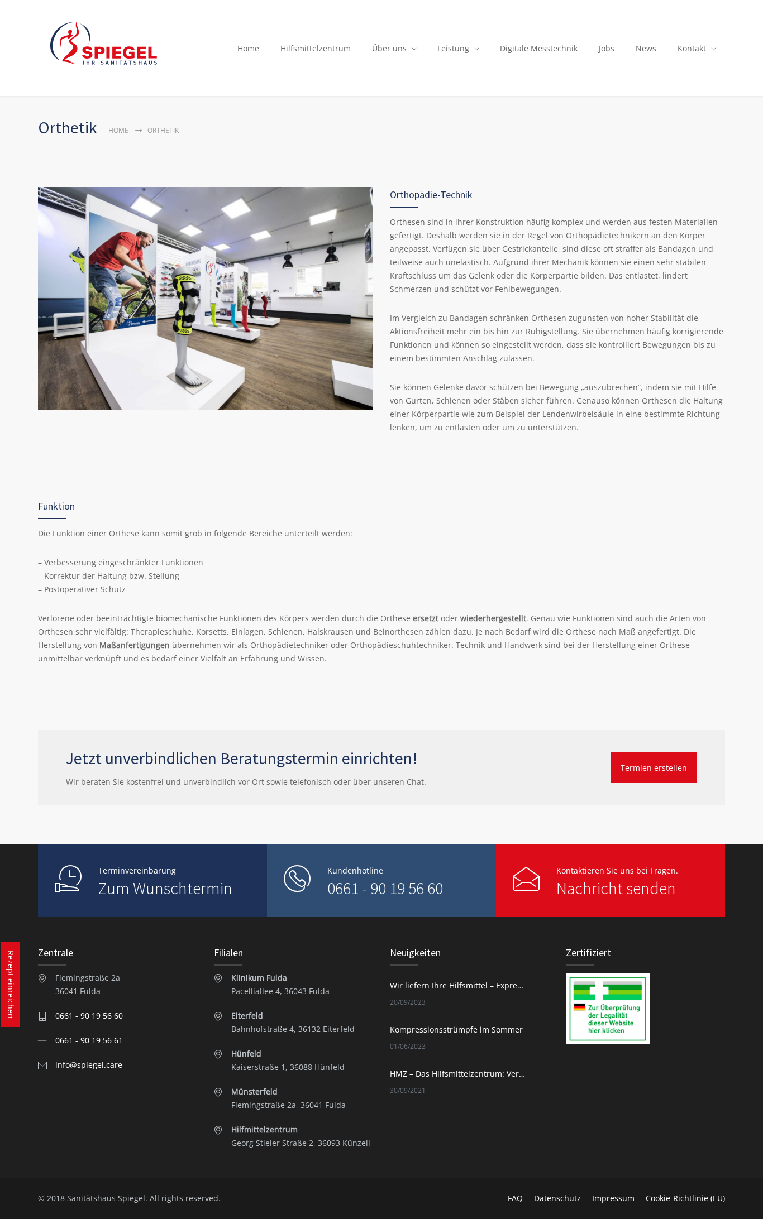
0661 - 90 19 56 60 (385, 888)
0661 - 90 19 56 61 (89, 1040)
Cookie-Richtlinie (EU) (685, 1198)
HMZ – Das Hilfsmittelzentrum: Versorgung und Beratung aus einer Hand (457, 1073)
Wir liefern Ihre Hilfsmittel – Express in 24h (457, 985)
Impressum (613, 1198)
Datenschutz (557, 1198)
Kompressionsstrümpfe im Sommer (456, 1029)
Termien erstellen (654, 767)
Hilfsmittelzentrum (315, 48)
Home (248, 48)
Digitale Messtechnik (539, 48)
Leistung (453, 48)
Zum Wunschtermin (165, 888)
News (646, 48)
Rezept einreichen (11, 985)
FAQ (515, 1198)
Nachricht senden (616, 888)
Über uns (389, 48)
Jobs (606, 48)
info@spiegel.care (88, 1064)
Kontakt (692, 48)
